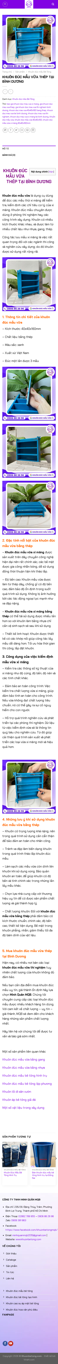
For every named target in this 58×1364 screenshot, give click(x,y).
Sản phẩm (20, 71)
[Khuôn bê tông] (29, 4)
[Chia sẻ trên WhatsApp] (5, 130)
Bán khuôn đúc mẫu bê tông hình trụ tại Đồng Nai (43, 1175)
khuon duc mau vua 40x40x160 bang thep (27, 110)
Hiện (51, 171)
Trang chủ (7, 71)
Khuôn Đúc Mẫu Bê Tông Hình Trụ (13, 1174)
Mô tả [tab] (5, 148)
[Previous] (2, 1164)
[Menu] (5, 4)
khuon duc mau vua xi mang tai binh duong (29, 116)
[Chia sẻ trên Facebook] (10, 130)
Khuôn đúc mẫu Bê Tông (39, 71)
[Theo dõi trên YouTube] (10, 1343)
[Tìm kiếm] (52, 4)
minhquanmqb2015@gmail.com (29, 1235)
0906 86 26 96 (46, 1216)
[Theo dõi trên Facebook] (5, 1343)
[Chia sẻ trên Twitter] (16, 130)
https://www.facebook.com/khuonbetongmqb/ (32, 1229)
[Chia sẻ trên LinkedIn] (33, 130)
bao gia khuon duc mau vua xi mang (23, 104)
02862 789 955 (26, 1216)
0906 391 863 (18, 1220)
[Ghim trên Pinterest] (27, 130)
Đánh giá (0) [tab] (8, 155)
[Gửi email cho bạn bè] (21, 130)
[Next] (55, 1164)
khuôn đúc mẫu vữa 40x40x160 (28, 120)
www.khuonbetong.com (28, 1239)
